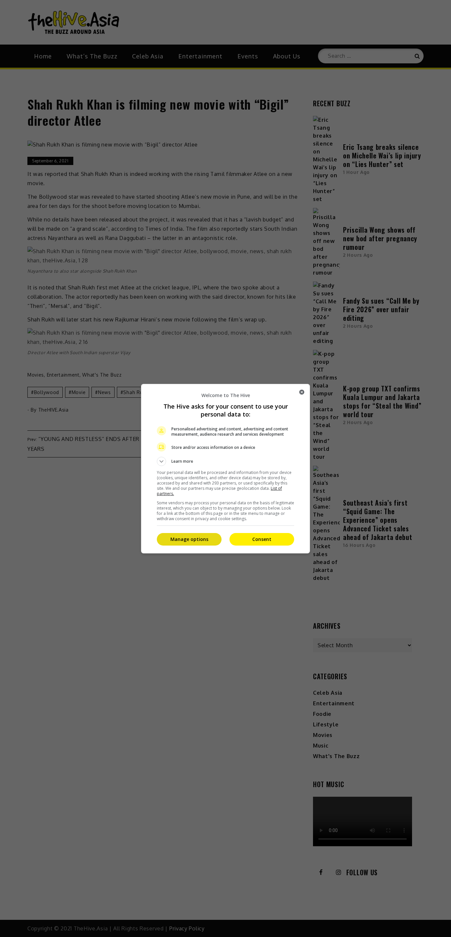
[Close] (301, 392)
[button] (225, 461)
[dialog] (225, 468)
